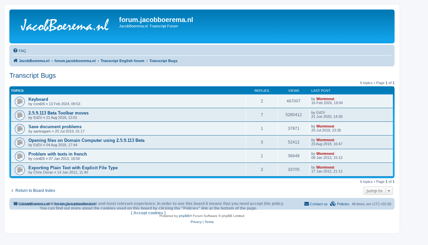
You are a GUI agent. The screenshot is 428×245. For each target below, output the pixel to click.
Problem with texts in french (57, 154)
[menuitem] (19, 51)
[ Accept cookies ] (148, 213)
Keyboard (38, 99)
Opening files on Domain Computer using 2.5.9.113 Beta (86, 140)
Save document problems (55, 126)
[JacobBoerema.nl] (65, 26)
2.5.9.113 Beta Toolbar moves (58, 112)
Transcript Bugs (32, 75)
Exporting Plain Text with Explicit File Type (73, 167)
